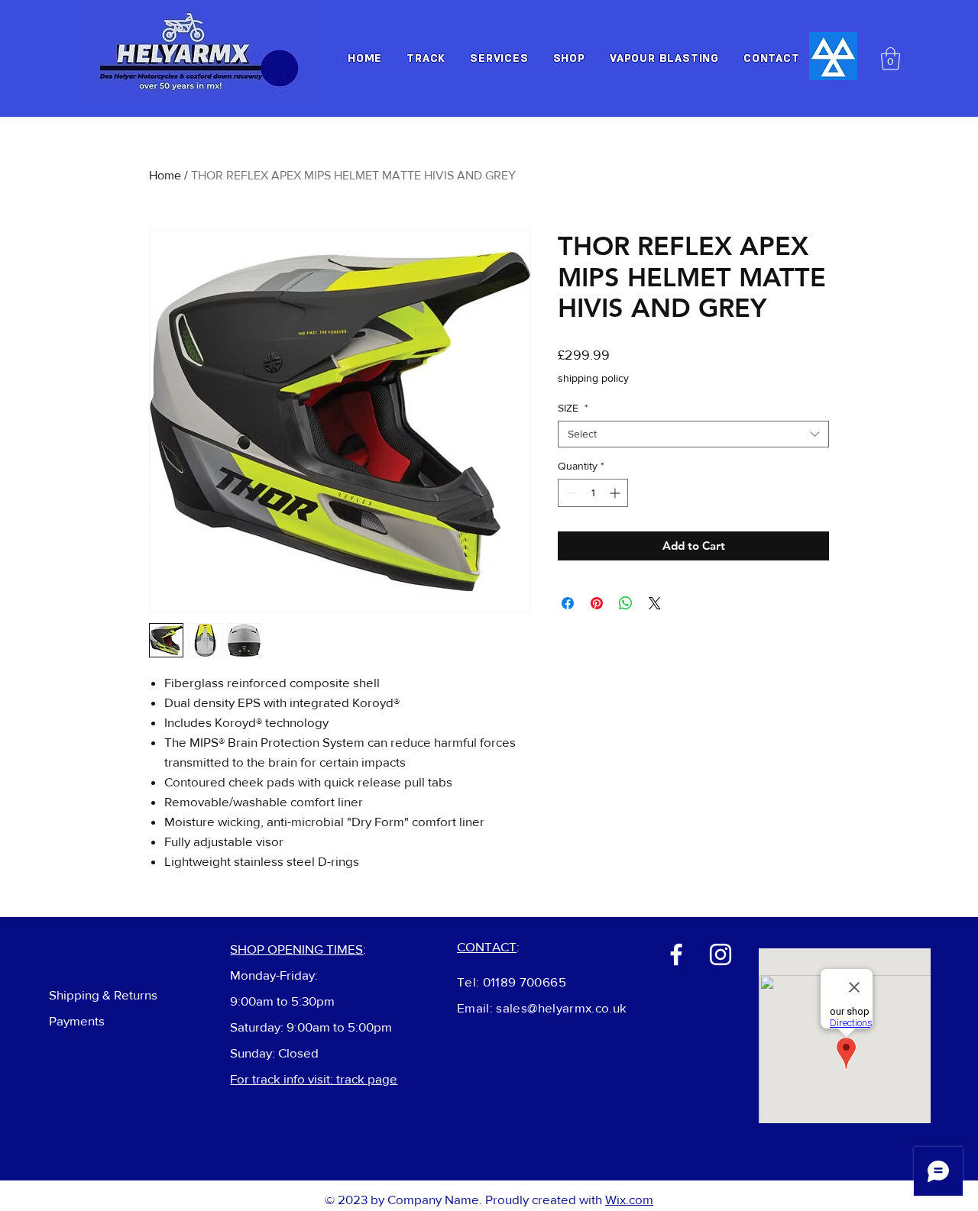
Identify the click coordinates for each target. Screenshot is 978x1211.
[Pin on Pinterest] (597, 603)
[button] (890, 58)
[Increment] (616, 493)
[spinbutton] (593, 493)
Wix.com (629, 1199)
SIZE (573, 408)
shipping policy (593, 378)
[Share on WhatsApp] (626, 603)
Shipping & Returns (103, 994)
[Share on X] (655, 603)
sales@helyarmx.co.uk (561, 1007)
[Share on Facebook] (568, 603)
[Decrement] (569, 493)
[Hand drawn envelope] (833, 56)
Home (165, 175)
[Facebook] (676, 954)
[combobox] (693, 434)
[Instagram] (720, 954)
